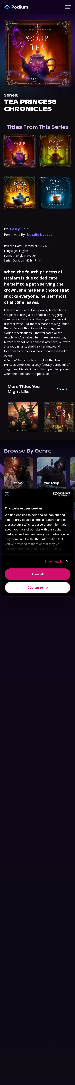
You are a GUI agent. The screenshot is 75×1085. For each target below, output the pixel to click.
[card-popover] (19, 151)
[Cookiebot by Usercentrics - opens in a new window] (53, 494)
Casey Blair (19, 229)
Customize (35, 587)
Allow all (37, 574)
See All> (62, 389)
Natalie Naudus (39, 234)
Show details (53, 561)
